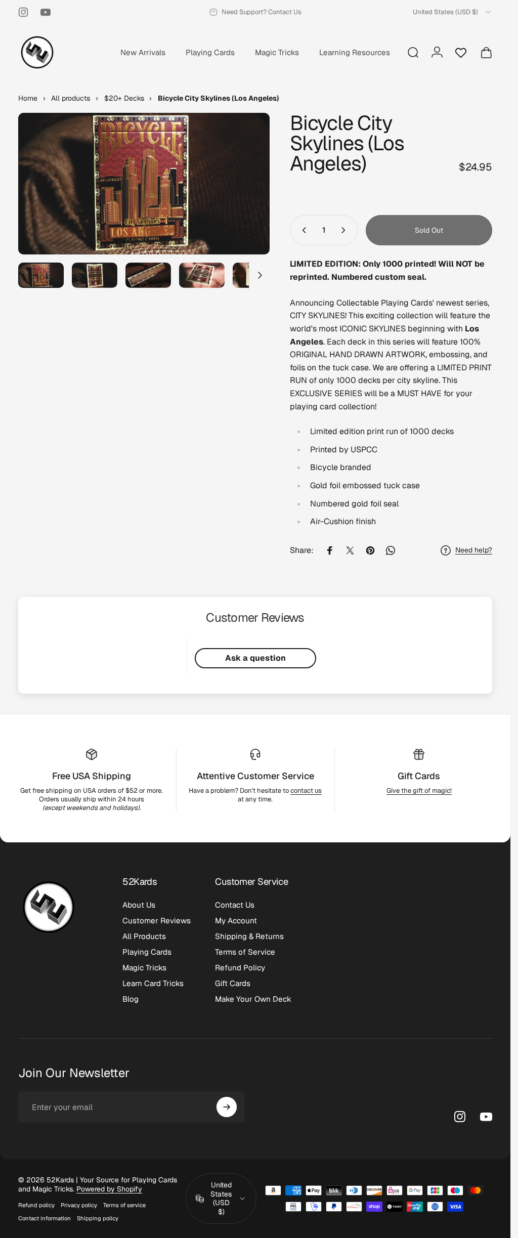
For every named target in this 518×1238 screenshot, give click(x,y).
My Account (236, 920)
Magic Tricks (144, 967)
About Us (138, 905)
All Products (144, 936)
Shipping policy (97, 1218)
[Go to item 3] (148, 275)
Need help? (473, 550)
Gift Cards (419, 776)
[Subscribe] (227, 1107)
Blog (130, 999)
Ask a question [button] (255, 658)
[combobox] (452, 12)
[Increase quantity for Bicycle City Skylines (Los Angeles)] (345, 230)
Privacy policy (79, 1205)
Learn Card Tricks (153, 983)
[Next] (245, 200)
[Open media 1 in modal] (144, 183)
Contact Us (234, 905)
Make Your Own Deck (253, 999)
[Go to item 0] (41, 275)
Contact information (44, 1218)
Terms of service (124, 1205)
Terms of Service (245, 952)
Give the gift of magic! (419, 790)
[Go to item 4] (202, 275)
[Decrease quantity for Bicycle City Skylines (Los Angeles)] (302, 230)
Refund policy (36, 1205)
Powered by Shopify (109, 1188)
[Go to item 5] (255, 275)
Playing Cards (146, 952)
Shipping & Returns (249, 936)
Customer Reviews (156, 920)
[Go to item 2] (94, 275)
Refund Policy (240, 967)
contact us (306, 790)
